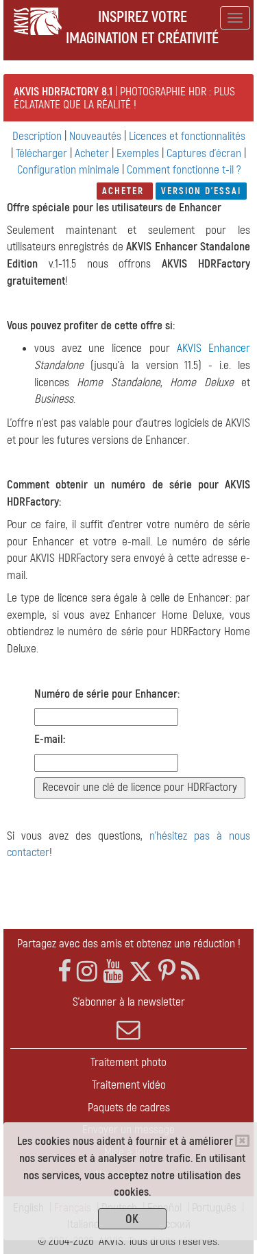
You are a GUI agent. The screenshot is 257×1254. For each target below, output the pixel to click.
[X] (141, 972)
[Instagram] (87, 972)
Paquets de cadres (129, 1107)
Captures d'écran (204, 153)
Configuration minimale (68, 170)
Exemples (138, 153)
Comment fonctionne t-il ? (184, 170)
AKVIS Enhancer (213, 348)
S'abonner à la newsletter (129, 1002)
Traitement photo (128, 1062)
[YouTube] (113, 972)
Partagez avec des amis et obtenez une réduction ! (129, 943)
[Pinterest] (166, 972)
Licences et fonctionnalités (187, 136)
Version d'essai (201, 191)
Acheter (93, 153)
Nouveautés (96, 136)
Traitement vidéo (129, 1085)
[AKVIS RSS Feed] (190, 972)
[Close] (242, 1140)
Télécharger (43, 153)
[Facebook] (64, 972)
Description (37, 136)
